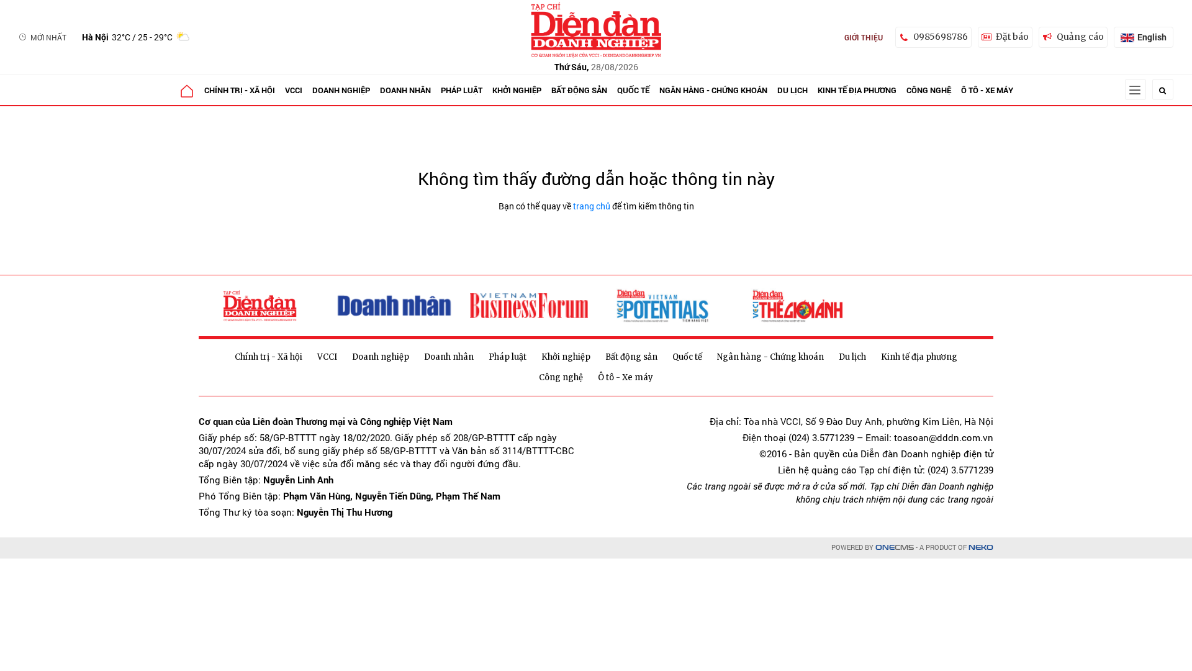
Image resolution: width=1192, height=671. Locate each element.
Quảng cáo (1080, 36)
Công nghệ (928, 90)
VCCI (293, 90)
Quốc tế (633, 90)
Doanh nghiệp (341, 90)
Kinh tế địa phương (857, 90)
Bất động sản (579, 90)
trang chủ (591, 206)
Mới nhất (48, 37)
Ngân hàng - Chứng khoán (713, 90)
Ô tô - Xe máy (987, 90)
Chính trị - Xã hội (239, 90)
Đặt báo (1012, 36)
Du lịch (792, 90)
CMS (894, 548)
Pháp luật (461, 90)
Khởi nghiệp (516, 90)
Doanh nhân (405, 90)
